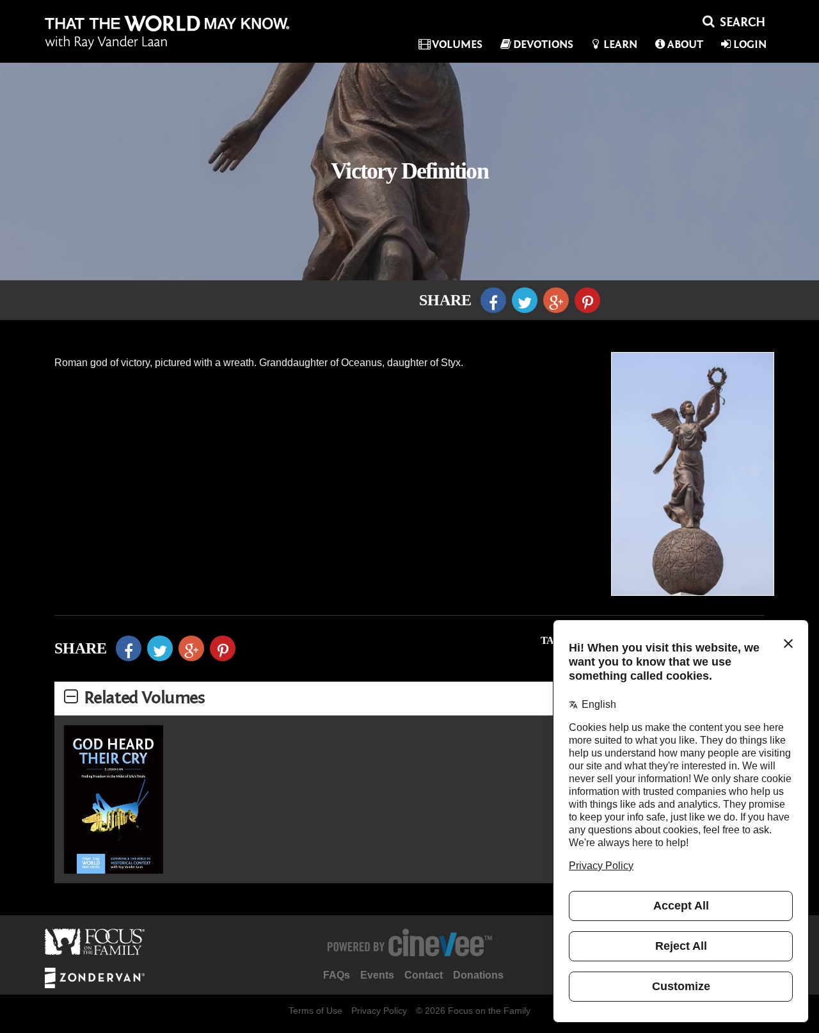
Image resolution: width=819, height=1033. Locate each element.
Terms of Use (315, 1010)
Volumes (457, 44)
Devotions (543, 44)
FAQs (336, 975)
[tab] (409, 698)
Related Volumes (144, 698)
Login (750, 44)
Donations (478, 975)
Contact (423, 975)
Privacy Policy (379, 1010)
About (685, 44)
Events (377, 975)
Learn (620, 44)
